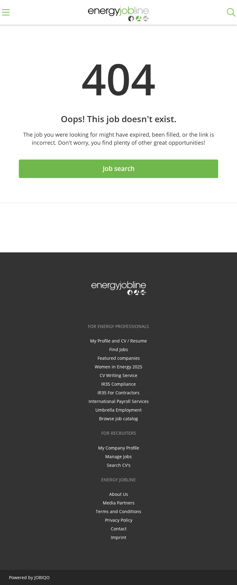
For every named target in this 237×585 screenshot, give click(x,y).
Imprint (118, 537)
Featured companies (119, 358)
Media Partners (119, 503)
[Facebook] (99, 308)
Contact (119, 529)
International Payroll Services (119, 401)
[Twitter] (109, 308)
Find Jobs (118, 349)
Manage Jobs (118, 456)
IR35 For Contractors (118, 393)
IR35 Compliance (118, 384)
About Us (118, 494)
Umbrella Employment (118, 410)
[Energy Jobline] (118, 12)
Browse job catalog (118, 418)
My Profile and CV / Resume (118, 341)
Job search (119, 168)
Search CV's (119, 465)
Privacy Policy (118, 520)
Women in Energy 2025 (118, 367)
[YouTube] (138, 308)
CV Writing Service (118, 375)
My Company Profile (118, 448)
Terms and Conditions (118, 511)
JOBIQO (42, 577)
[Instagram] (129, 308)
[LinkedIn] (119, 308)
